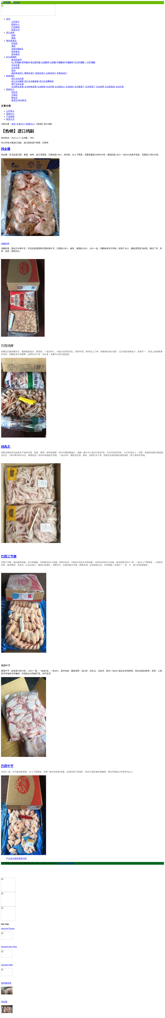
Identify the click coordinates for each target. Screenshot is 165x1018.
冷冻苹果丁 (90, 87)
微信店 (14, 97)
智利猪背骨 (6, 983)
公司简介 (15, 22)
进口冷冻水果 (17, 78)
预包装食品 (11, 41)
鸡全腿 (5, 148)
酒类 (13, 46)
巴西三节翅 (8, 556)
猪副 (13, 38)
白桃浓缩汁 (51, 73)
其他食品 (15, 54)
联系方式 (15, 30)
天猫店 (14, 95)
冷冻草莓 (15, 68)
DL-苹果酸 (16, 62)
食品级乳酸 (35, 62)
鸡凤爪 (5, 446)
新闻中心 (15, 24)
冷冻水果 (15, 65)
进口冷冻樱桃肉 (46, 81)
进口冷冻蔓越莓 (31, 81)
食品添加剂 (16, 60)
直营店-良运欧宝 (18, 100)
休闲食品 (15, 51)
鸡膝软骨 (5, 244)
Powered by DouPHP (66, 863)
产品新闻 (15, 27)
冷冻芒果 (120, 87)
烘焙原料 (10, 76)
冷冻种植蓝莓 (30, 87)
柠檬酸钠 (69, 62)
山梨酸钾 (45, 62)
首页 (8, 19)
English (16, 2)
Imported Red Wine (9, 947)
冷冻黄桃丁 (79, 87)
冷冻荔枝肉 (110, 87)
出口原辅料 (11, 57)
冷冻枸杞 (69, 87)
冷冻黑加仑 (60, 87)
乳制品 (14, 43)
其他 (13, 70)
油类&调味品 (17, 49)
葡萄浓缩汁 (29, 73)
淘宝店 (14, 92)
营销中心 (10, 89)
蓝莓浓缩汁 (40, 73)
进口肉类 (10, 32)
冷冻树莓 (41, 87)
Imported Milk (7, 965)
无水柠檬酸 (79, 62)
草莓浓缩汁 (62, 73)
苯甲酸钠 (26, 62)
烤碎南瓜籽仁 (17, 73)
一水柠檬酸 (90, 62)
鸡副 (13, 35)
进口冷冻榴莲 (17, 81)
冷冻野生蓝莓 (17, 87)
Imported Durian (8, 928)
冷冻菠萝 (100, 87)
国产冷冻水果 (17, 84)
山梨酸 (53, 62)
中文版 (6, 2)
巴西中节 (7, 766)
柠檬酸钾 (61, 62)
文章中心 (21, 124)
